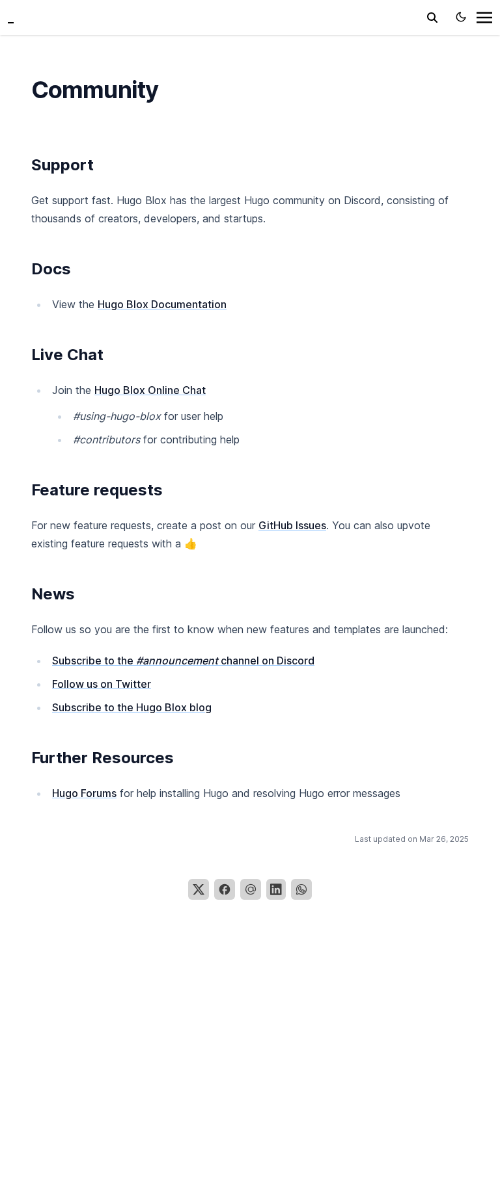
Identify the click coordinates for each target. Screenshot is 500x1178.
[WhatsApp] (301, 889)
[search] (432, 17)
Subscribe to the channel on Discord (183, 660)
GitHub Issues (292, 525)
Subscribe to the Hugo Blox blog (132, 707)
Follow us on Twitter (101, 683)
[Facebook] (224, 889)
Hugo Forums (84, 793)
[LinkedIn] (276, 889)
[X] (198, 889)
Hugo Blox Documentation (162, 304)
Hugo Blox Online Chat (150, 390)
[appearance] (461, 17)
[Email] (250, 889)
